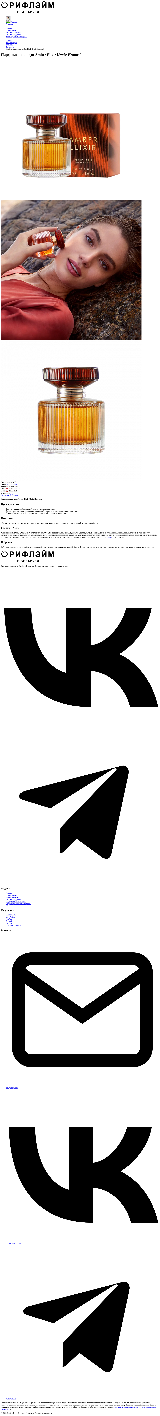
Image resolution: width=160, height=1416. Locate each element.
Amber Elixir (12, 484)
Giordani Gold (11, 915)
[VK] (80, 726)
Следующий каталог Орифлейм (18, 904)
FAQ (7, 906)
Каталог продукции (13, 34)
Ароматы (9, 45)
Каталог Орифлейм (13, 32)
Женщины (10, 47)
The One (9, 923)
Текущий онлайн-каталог (16, 902)
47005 (109, 537)
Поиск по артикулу (13, 925)
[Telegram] (80, 884)
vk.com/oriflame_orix (14, 1243)
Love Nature (10, 917)
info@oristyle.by (12, 1088)
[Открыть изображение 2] (71, 339)
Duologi (9, 921)
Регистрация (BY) (13, 895)
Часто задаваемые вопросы (16, 37)
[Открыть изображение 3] (71, 480)
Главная (9, 28)
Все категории (11, 43)
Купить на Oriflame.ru (9, 495)
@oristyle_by (11, 1399)
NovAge (9, 919)
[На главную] (28, 13)
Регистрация (11, 30)
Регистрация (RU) (13, 897)
